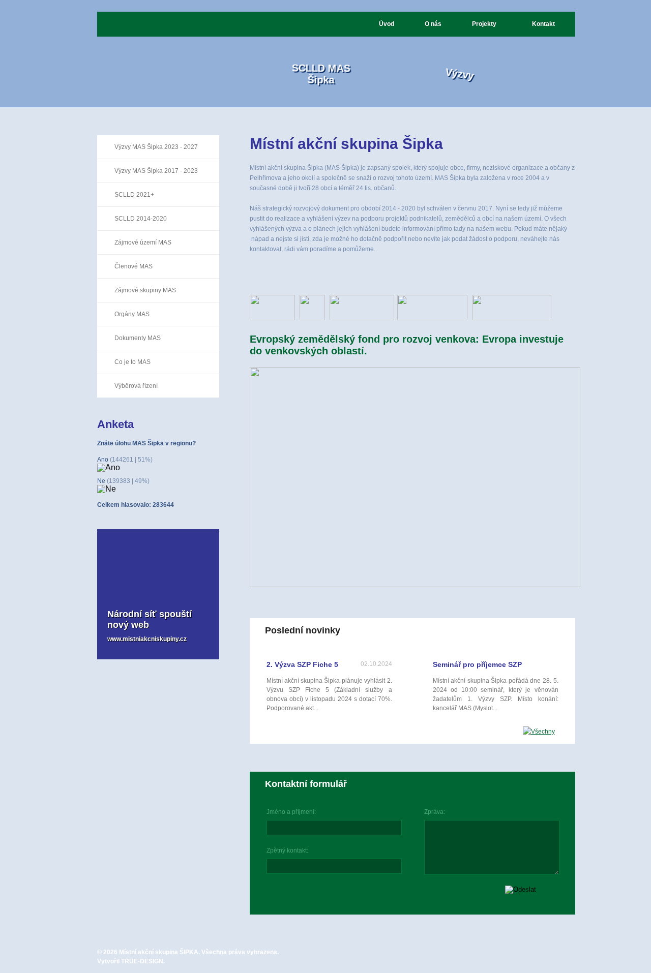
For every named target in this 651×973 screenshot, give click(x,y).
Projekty (484, 23)
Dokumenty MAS (137, 338)
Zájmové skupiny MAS (145, 290)
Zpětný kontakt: (287, 850)
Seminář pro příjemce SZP (477, 664)
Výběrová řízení (136, 385)
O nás (433, 23)
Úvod (386, 23)
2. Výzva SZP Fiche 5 (302, 664)
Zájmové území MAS (142, 242)
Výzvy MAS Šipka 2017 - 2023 (156, 170)
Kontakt (543, 23)
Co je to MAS (132, 362)
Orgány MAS (132, 314)
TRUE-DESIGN (142, 961)
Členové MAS (133, 266)
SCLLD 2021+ (134, 194)
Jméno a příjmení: (291, 811)
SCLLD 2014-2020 (140, 218)
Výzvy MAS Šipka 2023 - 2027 (156, 146)
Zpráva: (434, 811)
